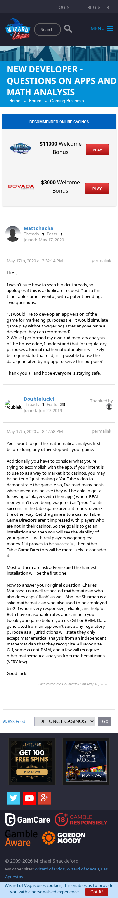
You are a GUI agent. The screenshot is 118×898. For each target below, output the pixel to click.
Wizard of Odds (50, 869)
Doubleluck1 (39, 398)
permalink (101, 260)
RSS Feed (16, 721)
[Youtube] (29, 798)
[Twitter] (13, 798)
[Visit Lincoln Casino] (86, 761)
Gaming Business (67, 100)
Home (14, 100)
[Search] (68, 30)
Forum (35, 100)
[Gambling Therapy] (63, 837)
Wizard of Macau (83, 869)
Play (97, 150)
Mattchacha (38, 228)
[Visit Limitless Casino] (31, 761)
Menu (98, 28)
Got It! (96, 892)
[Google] (44, 798)
